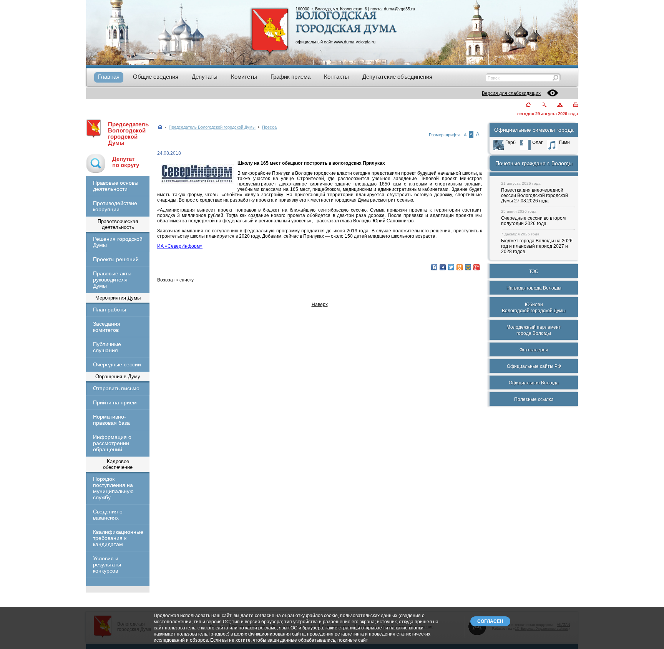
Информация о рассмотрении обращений (112, 443)
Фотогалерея (534, 350)
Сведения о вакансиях (108, 514)
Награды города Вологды (533, 288)
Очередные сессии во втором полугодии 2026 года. (533, 220)
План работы (109, 309)
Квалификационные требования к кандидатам (118, 538)
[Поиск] (539, 105)
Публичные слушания (107, 347)
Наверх (320, 304)
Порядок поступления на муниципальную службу (113, 488)
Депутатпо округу (125, 162)
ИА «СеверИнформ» (180, 246)
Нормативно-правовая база (111, 420)
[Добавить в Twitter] (451, 267)
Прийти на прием (115, 402)
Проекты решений (116, 259)
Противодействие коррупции (115, 206)
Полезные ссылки (533, 399)
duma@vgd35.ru (399, 9)
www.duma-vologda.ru (354, 42)
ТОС (533, 271)
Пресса (269, 127)
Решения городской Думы (118, 242)
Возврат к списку (175, 280)
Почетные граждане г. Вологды (534, 163)
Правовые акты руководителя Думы (112, 279)
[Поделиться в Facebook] (443, 267)
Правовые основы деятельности (115, 186)
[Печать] (571, 105)
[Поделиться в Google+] (476, 267)
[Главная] (524, 105)
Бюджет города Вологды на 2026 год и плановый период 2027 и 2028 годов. (537, 246)
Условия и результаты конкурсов (107, 564)
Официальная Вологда (534, 383)
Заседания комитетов (106, 327)
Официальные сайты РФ (534, 366)
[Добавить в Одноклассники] (459, 267)
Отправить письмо (116, 388)
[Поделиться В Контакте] (434, 267)
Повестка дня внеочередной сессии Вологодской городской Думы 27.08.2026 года (534, 195)
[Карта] (555, 105)
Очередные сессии (117, 364)
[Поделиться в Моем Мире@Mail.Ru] (468, 267)
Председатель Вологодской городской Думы (128, 133)
